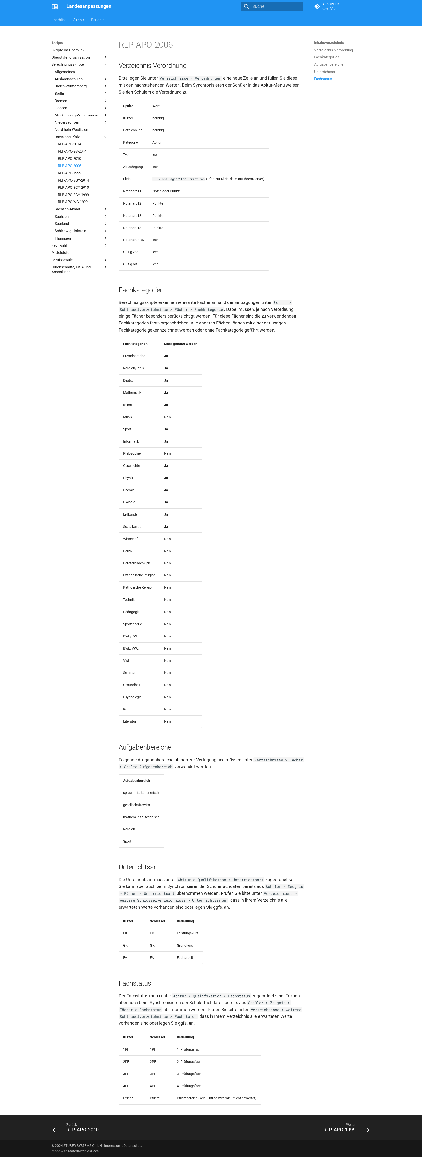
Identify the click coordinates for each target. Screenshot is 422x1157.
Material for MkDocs (83, 1151)
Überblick (59, 19)
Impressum (112, 1145)
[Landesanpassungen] (54, 6)
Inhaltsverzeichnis (329, 43)
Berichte (98, 19)
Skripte (79, 19)
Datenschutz (133, 1145)
